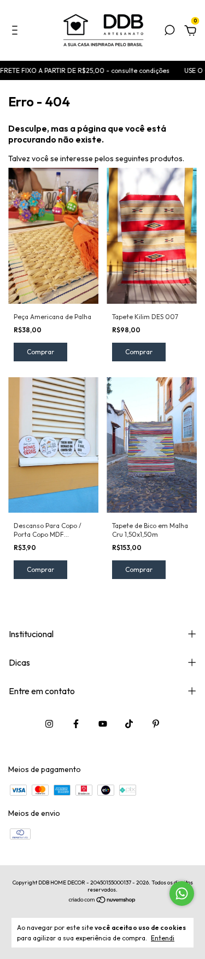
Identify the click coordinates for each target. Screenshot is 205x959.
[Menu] (16, 31)
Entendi (162, 938)
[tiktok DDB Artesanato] (129, 723)
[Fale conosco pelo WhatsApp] (181, 893)
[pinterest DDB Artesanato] (155, 723)
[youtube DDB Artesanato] (102, 723)
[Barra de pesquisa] (169, 31)
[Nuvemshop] (102, 901)
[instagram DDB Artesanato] (49, 723)
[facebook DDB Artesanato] (76, 723)
